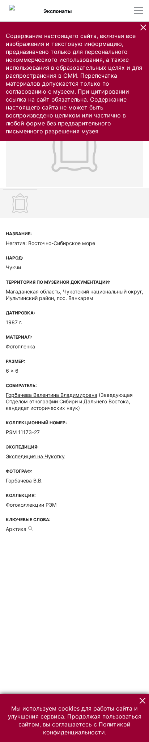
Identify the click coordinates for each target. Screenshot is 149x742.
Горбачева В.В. (24, 480)
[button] (143, 27)
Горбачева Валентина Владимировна (51, 395)
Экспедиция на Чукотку (35, 456)
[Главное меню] (139, 11)
